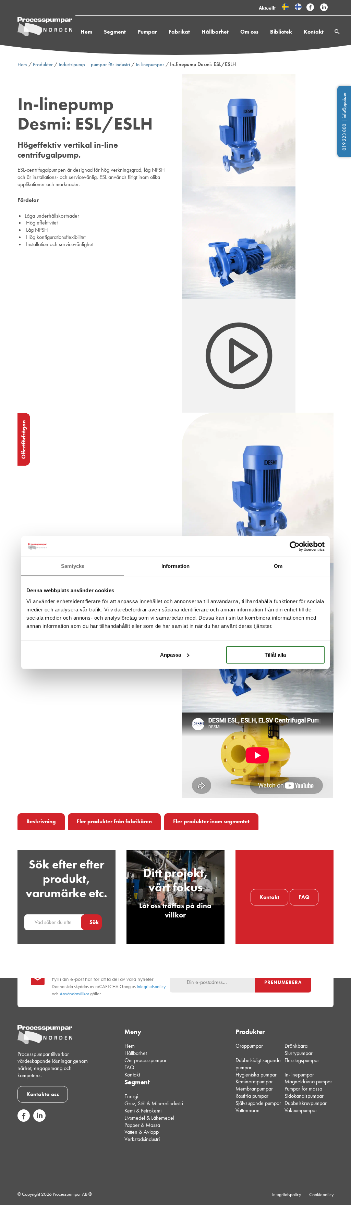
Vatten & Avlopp (141, 1132)
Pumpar (147, 31)
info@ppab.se (344, 105)
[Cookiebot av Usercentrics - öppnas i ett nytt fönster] (295, 546)
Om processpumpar (145, 1060)
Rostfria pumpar (251, 1095)
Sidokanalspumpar (304, 1095)
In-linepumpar (150, 64)
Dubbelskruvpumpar (306, 1103)
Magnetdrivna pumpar (308, 1081)
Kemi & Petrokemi (142, 1110)
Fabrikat (179, 31)
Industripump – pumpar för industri (94, 64)
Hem (86, 31)
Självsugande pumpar (258, 1103)
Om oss (249, 31)
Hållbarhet (215, 31)
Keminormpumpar (254, 1081)
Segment (115, 31)
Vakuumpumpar (301, 1110)
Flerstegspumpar (302, 1060)
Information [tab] (175, 566)
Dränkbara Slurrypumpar (299, 1050)
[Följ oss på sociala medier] (23, 1119)
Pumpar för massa (303, 1088)
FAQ (304, 897)
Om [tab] (278, 566)
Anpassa (170, 655)
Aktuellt (267, 8)
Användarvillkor (74, 994)
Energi (131, 1096)
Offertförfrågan (23, 439)
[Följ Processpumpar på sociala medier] (310, 7)
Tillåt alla (275, 655)
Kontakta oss (42, 1094)
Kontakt (314, 31)
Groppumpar (249, 1046)
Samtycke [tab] (73, 566)
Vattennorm (247, 1110)
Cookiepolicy (321, 1194)
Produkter (43, 64)
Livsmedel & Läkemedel (149, 1117)
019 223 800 (344, 137)
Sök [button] (94, 922)
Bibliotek (281, 31)
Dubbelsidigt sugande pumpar (258, 1064)
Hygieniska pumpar (256, 1074)
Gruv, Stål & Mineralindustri (153, 1103)
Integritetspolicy (151, 986)
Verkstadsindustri (142, 1139)
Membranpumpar (254, 1088)
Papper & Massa (142, 1125)
